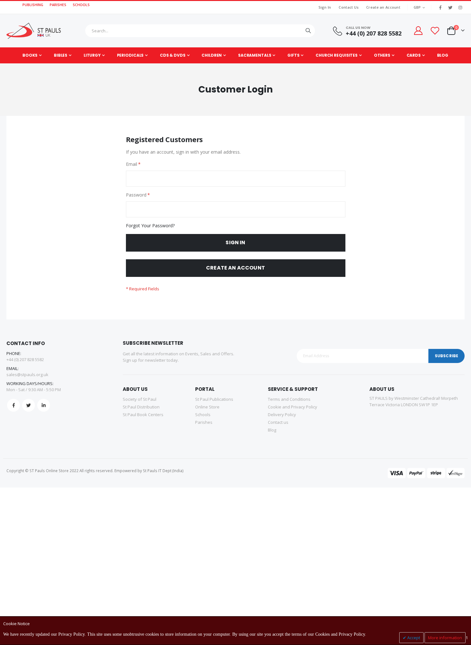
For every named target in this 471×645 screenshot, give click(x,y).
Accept (413, 638)
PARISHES (58, 4)
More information (445, 638)
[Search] (308, 30)
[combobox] (200, 30)
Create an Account (383, 7)
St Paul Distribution (141, 407)
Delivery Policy (282, 414)
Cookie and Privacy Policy (292, 407)
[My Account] (417, 30)
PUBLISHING (32, 4)
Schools (203, 414)
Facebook (13, 405)
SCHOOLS (81, 4)
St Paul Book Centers (143, 414)
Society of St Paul (139, 399)
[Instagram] (460, 7)
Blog (272, 430)
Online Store (207, 407)
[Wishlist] (435, 30)
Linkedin (43, 405)
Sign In (324, 7)
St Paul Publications (214, 399)
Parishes (203, 422)
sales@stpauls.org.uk (27, 374)
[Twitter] (450, 7)
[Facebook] (440, 7)
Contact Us (349, 7)
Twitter (28, 405)
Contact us (278, 422)
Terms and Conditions (289, 399)
